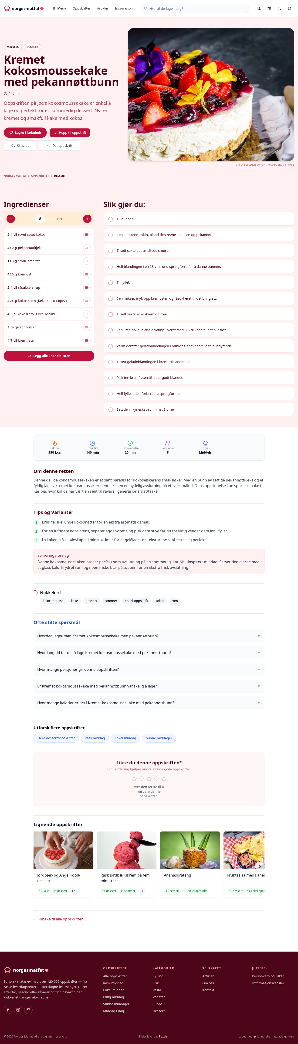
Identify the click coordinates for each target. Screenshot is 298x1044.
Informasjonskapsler (268, 983)
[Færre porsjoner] (11, 219)
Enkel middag (125, 738)
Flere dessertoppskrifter (56, 738)
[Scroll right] (259, 866)
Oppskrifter (82, 8)
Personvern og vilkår (268, 976)
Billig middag (113, 997)
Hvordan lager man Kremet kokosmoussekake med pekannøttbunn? (149, 635)
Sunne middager (159, 738)
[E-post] (28, 1010)
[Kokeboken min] (259, 8)
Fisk (156, 983)
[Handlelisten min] (269, 8)
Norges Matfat (15, 175)
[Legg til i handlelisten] (87, 234)
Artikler (102, 8)
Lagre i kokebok (28, 132)
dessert (91, 601)
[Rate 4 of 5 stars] (156, 779)
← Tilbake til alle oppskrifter (58, 919)
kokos (160, 601)
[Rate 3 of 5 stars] (149, 779)
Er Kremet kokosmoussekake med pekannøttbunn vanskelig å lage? (149, 686)
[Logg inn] (279, 8)
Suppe (158, 1004)
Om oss (208, 983)
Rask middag (95, 738)
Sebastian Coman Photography (263, 164)
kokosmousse (53, 601)
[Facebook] (8, 1010)
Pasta (157, 990)
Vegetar (159, 997)
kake (74, 601)
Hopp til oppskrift (72, 132)
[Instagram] (18, 1010)
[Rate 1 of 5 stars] (134, 779)
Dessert (159, 1011)
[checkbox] (199, 218)
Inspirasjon (124, 8)
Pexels (290, 164)
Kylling (158, 976)
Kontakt (208, 990)
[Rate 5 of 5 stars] (164, 779)
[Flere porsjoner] (87, 219)
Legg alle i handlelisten (51, 355)
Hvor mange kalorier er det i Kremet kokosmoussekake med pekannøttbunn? (149, 702)
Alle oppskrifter (115, 976)
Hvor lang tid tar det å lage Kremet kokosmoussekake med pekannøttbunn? (149, 652)
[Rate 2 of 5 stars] (141, 779)
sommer (111, 601)
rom (175, 601)
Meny (61, 8)
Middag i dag (113, 1011)
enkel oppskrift (136, 601)
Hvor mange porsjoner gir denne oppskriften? (149, 669)
